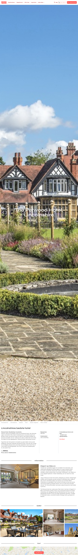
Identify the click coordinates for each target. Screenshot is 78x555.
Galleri (21, 422)
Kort (26, 422)
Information (14, 422)
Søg (57, 2)
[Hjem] (3, 2)
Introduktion (4, 422)
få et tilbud (62, 439)
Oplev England (34, 422)
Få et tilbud (44, 422)
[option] (21, 523)
